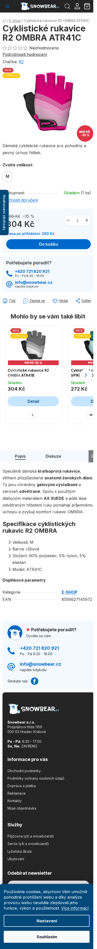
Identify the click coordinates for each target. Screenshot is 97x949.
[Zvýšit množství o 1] (87, 220)
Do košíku (48, 244)
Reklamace (16, 793)
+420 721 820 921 (32, 271)
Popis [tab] (20, 456)
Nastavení (47, 920)
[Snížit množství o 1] (68, 220)
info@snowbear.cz (33, 282)
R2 (21, 61)
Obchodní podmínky (24, 771)
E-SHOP (69, 592)
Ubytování (15, 859)
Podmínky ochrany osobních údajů (35, 778)
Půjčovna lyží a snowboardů (30, 836)
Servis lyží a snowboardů (28, 844)
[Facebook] (34, 681)
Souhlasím (47, 936)
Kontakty (14, 801)
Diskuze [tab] (53, 456)
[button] (86, 375)
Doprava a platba (21, 786)
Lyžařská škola (19, 851)
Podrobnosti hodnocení (24, 54)
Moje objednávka (21, 808)
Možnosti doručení (20, 200)
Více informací (75, 908)
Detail (33, 401)
